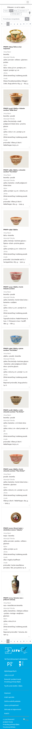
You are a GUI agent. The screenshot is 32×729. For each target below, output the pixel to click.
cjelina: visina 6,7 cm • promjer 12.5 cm (15, 490)
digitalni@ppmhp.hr (10, 671)
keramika (6, 54)
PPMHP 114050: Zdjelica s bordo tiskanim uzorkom (13, 288)
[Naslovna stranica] (1, 2)
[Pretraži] (27, 19)
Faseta (6, 11)
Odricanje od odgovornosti (12, 709)
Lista (11, 11)
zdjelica (5, 356)
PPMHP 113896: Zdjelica (10, 229)
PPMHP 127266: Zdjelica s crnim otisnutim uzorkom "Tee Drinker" (13, 411)
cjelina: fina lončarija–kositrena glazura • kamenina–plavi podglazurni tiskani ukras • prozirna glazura (15, 363)
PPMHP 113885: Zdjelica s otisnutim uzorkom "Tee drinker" (14, 171)
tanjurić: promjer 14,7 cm (11, 70)
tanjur (5, 536)
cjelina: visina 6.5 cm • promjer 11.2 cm (15, 372)
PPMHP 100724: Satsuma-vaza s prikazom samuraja (13, 599)
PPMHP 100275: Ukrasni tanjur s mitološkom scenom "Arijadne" (13, 529)
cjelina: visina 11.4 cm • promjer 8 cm (14, 308)
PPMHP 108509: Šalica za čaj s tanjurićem (12, 47)
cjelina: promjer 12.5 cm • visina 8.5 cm (15, 191)
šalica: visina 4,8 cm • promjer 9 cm (14, 68)
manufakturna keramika (14, 605)
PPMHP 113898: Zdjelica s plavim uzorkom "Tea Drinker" (13, 349)
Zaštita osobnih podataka (12, 701)
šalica (5, 235)
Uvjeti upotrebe (9, 697)
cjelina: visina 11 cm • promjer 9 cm (14, 132)
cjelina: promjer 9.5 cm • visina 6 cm (14, 249)
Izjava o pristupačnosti (11, 705)
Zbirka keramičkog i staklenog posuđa (15, 76)
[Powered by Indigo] (26, 720)
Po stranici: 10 (23, 11)
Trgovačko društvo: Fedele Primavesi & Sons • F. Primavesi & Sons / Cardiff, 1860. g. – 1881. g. (15, 321)
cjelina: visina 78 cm (9, 621)
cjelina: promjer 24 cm (10, 549)
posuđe (12, 116)
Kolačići (6, 713)
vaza (4, 605)
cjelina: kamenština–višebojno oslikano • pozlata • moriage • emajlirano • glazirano (15, 613)
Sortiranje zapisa (15, 14)
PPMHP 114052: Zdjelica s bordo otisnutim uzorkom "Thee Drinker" (14, 470)
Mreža (15, 11)
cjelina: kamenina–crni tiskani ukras (14, 423)
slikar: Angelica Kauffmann (11, 560)
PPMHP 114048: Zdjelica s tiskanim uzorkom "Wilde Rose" (14, 109)
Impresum (7, 693)
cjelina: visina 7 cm (9, 428)
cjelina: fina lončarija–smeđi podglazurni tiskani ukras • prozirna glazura (14, 123)
